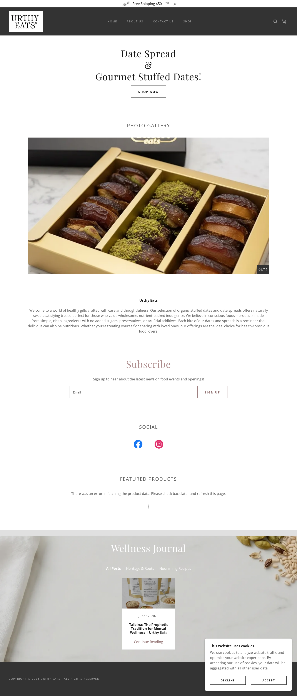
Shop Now (148, 92)
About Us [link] (135, 21)
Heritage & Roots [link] (140, 568)
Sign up (212, 392)
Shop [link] (187, 21)
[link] (26, 21)
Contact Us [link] (163, 21)
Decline (228, 680)
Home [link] (112, 21)
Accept (268, 680)
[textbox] (131, 392)
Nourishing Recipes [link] (175, 568)
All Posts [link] (113, 568)
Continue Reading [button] (148, 641)
